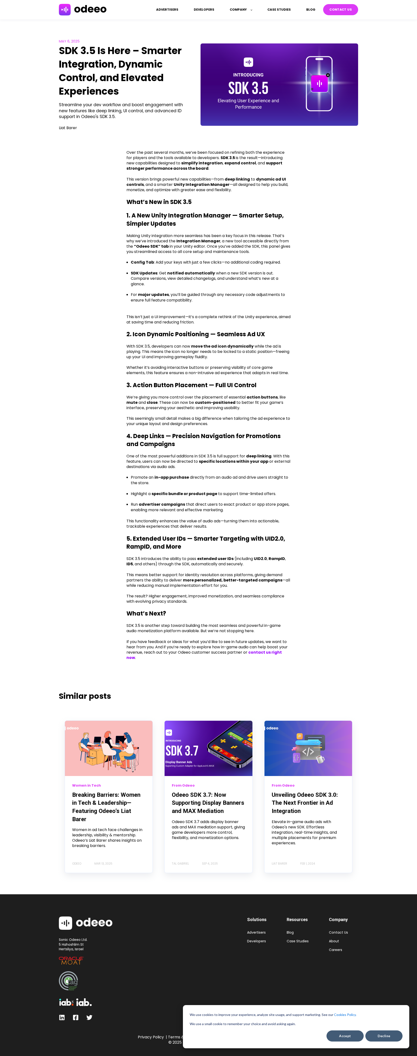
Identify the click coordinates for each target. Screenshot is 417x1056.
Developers (256, 941)
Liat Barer (68, 128)
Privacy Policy (151, 1037)
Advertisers (256, 932)
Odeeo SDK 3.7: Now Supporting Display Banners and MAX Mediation (208, 802)
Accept (345, 1036)
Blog (290, 932)
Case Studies (298, 941)
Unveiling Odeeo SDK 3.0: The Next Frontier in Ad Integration (305, 802)
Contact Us (338, 932)
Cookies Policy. (345, 1015)
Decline (384, 1036)
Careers (335, 950)
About (334, 941)
